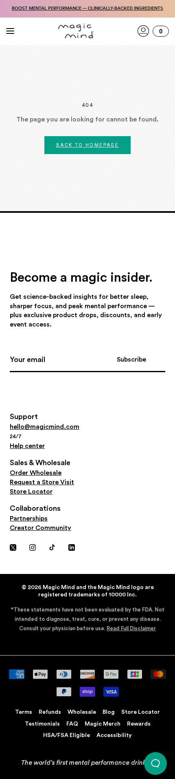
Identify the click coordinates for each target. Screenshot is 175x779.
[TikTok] (52, 546)
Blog (109, 712)
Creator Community (40, 528)
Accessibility (114, 735)
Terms (23, 712)
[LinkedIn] (71, 546)
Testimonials (42, 724)
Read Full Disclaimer (131, 628)
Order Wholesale (35, 473)
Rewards (139, 724)
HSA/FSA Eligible (66, 735)
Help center (27, 446)
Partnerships (29, 518)
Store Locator (31, 491)
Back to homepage (87, 145)
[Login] (143, 31)
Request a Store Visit (42, 482)
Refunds (50, 712)
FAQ (72, 724)
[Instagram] (32, 546)
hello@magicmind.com (44, 427)
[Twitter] (13, 546)
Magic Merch (102, 724)
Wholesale (82, 712)
